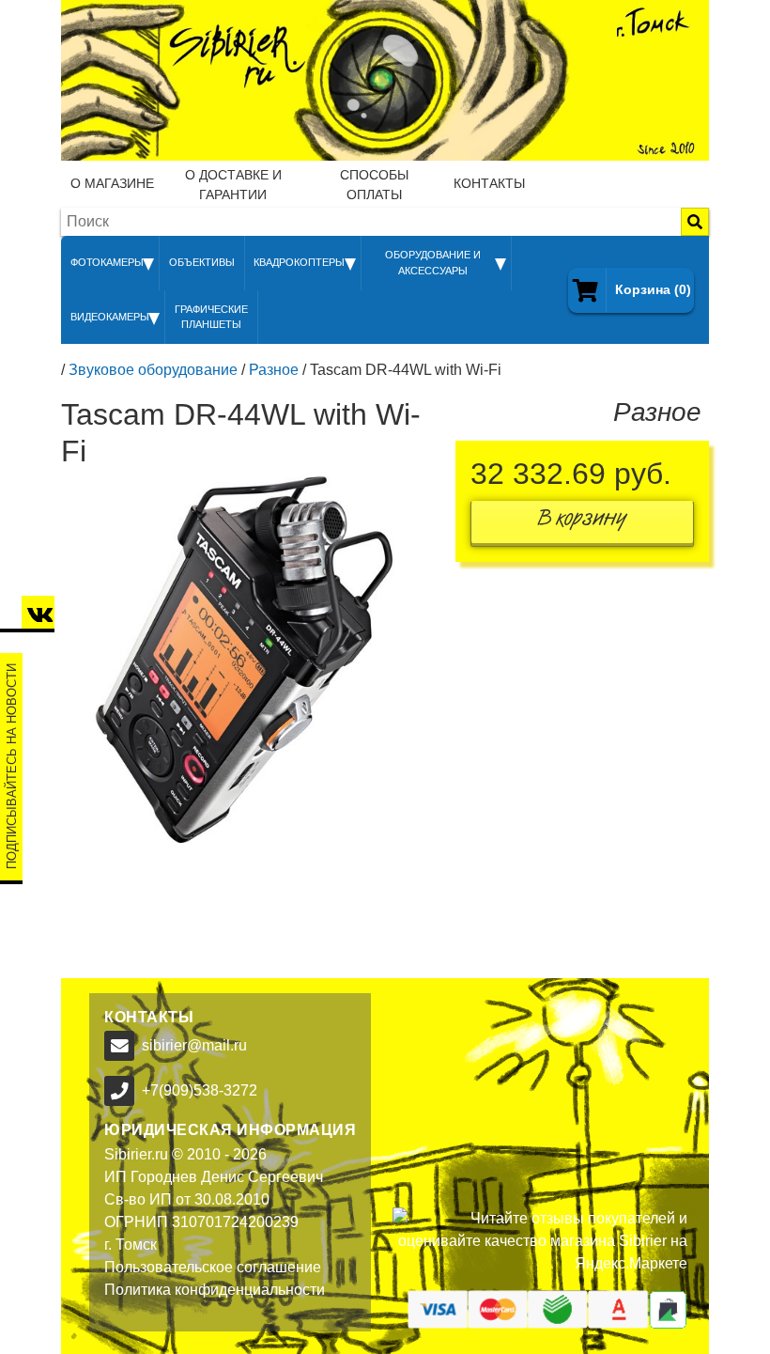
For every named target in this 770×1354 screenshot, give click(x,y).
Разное (274, 370)
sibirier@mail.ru (194, 1045)
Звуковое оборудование (153, 370)
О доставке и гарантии (233, 184)
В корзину (582, 522)
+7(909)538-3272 (199, 1090)
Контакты (489, 183)
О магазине (112, 183)
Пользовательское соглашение (212, 1267)
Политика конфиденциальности (214, 1290)
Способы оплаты (374, 184)
